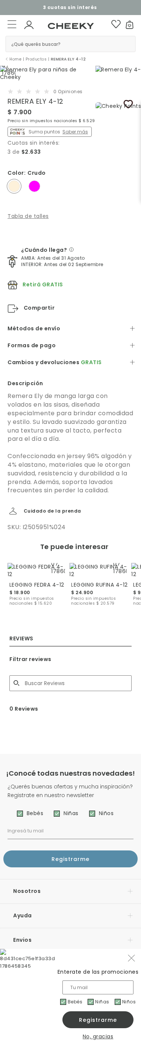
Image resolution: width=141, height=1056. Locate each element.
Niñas (102, 1002)
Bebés (75, 1002)
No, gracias (98, 1036)
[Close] (130, 10)
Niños (129, 1002)
